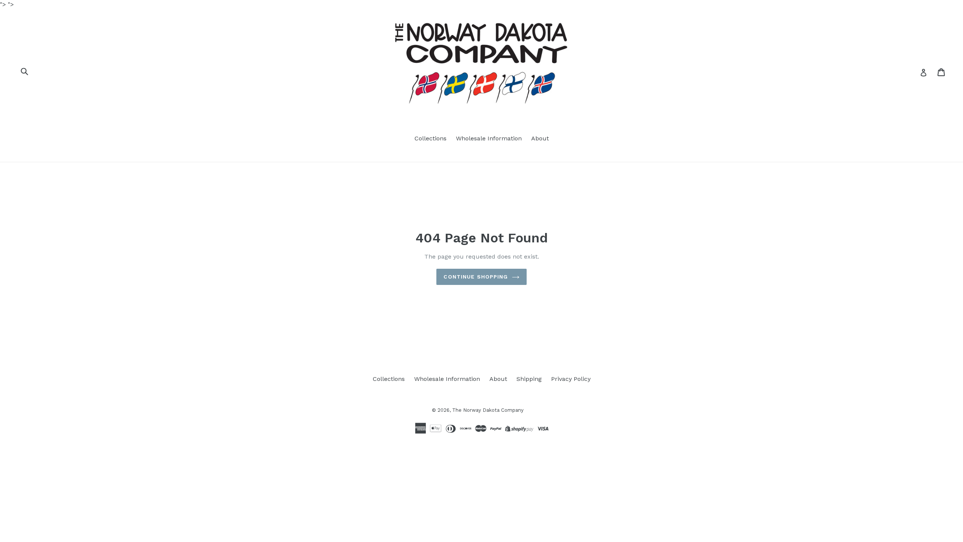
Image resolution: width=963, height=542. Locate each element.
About (540, 138)
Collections (431, 138)
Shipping (529, 378)
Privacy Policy (571, 378)
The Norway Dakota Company (488, 410)
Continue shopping (476, 277)
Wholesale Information (489, 138)
